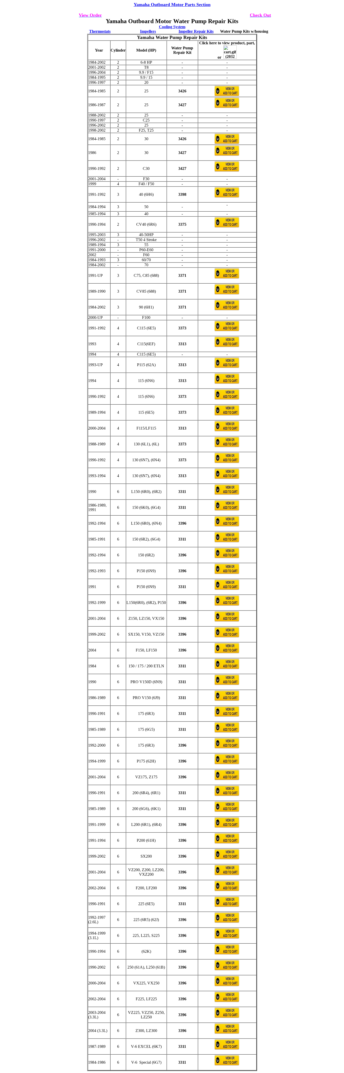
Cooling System (172, 27)
